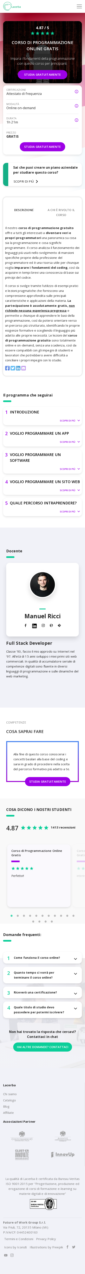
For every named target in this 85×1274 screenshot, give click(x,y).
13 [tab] (39, 921)
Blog (6, 1106)
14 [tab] (46, 921)
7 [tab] (49, 916)
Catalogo (9, 1100)
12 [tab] (33, 921)
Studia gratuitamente (42, 74)
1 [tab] (11, 916)
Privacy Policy (46, 1239)
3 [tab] (24, 916)
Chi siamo (10, 1094)
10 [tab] (67, 916)
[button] (42, 416)
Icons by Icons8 (15, 1247)
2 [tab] (18, 916)
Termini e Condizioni (18, 1239)
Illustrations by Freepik (46, 1247)
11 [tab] (73, 916)
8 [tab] (55, 916)
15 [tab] (52, 921)
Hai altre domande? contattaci (42, 1047)
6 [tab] (42, 916)
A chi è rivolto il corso (61, 212)
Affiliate (8, 1112)
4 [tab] (30, 916)
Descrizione (23, 210)
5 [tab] (36, 916)
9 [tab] (61, 916)
